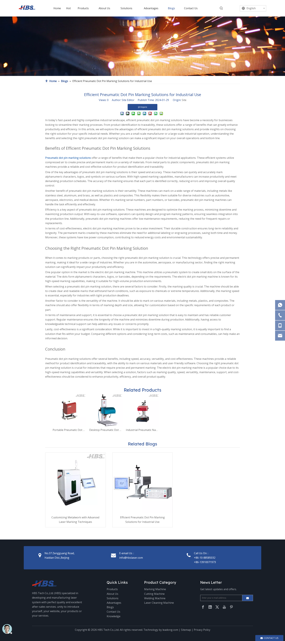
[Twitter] (217, 607)
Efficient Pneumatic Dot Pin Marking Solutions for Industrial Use (142, 520)
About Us (112, 594)
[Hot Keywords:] (221, 8)
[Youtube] (224, 607)
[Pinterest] (231, 607)
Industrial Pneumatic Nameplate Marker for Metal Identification (142, 430)
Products (112, 589)
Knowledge (113, 616)
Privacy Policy (202, 630)
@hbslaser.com (133, 557)
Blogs (110, 607)
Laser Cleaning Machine (159, 603)
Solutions (112, 598)
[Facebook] (203, 607)
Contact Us (113, 611)
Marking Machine (155, 589)
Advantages (114, 603)
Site (184, 100)
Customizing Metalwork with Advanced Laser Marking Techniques (75, 520)
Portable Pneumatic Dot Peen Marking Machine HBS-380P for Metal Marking (69, 430)
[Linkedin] (210, 607)
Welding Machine (154, 598)
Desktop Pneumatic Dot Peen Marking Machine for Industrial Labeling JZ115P (106, 430)
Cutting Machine (154, 594)
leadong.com (170, 630)
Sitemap (186, 630)
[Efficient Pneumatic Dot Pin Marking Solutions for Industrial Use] (142, 483)
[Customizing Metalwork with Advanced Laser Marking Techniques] (75, 483)
